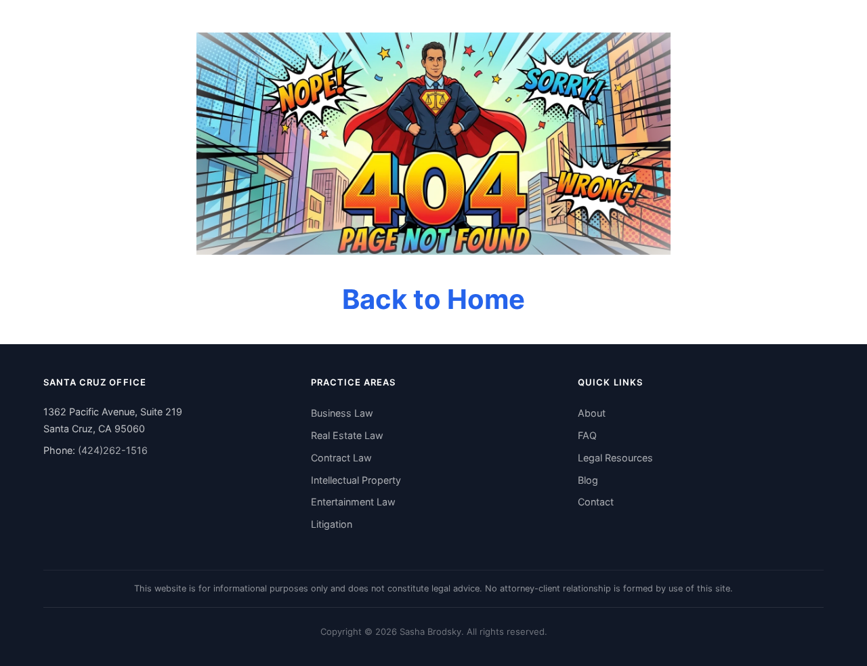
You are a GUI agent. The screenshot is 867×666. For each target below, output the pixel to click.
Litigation (331, 524)
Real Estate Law (347, 435)
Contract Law (341, 457)
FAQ (587, 435)
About (592, 413)
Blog (588, 480)
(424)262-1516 (113, 450)
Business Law (342, 413)
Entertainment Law (353, 501)
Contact (596, 501)
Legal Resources (615, 457)
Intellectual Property (356, 480)
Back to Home (433, 299)
